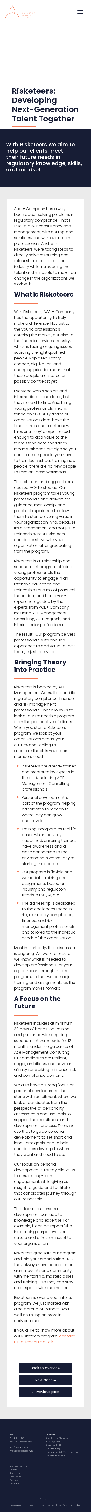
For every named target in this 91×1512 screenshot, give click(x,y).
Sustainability (53, 1448)
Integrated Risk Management (62, 1452)
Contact (14, 1483)
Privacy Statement (35, 1505)
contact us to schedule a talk (44, 1339)
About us (15, 1473)
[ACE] (20, 11)
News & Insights (18, 1466)
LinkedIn (75, 1505)
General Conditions (58, 1505)
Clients (13, 1469)
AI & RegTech (53, 1441)
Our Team (15, 1476)
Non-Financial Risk (55, 1455)
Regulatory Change (57, 1438)
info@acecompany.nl (21, 1450)
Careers (14, 1480)
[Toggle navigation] (80, 12)
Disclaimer (17, 1505)
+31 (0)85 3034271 (19, 1447)
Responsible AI (53, 1445)
